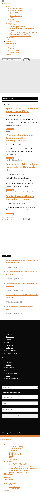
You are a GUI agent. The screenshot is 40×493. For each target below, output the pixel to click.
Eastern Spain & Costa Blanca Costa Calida (24, 467)
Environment (14, 12)
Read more (9, 129)
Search (26, 59)
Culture (12, 14)
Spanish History (15, 50)
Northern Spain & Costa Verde (20, 34)
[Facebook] (2, 63)
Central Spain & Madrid (18, 27)
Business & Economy (17, 8)
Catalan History (15, 52)
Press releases (14, 21)
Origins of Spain (11, 47)
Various (12, 48)
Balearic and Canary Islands (19, 25)
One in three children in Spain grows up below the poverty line (22, 167)
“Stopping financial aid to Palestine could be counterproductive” (19, 138)
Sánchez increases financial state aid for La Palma (20, 197)
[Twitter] (4, 63)
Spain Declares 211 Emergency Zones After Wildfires (22, 110)
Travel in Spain (11, 43)
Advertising (10, 337)
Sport (12, 19)
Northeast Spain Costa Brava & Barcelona (23, 32)
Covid (12, 17)
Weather (8, 54)
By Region (9, 23)
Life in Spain (10, 37)
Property (9, 41)
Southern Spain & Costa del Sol (20, 36)
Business (9, 362)
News (7, 7)
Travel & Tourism (16, 10)
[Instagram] (5, 63)
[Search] (2, 57)
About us (9, 334)
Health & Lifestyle (16, 16)
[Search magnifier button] (36, 387)
